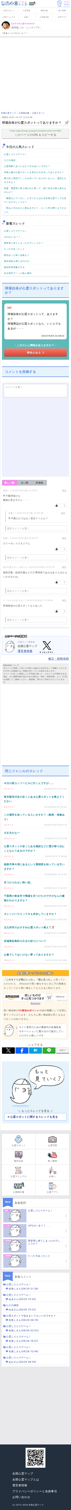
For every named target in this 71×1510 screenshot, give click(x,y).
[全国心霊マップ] (14, 3)
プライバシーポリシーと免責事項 (34, 1491)
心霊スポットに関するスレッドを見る (34, 1116)
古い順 (24, 482)
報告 (64, 490)
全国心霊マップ (22, 1473)
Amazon (35, 1003)
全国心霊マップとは (25, 1479)
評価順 (39, 482)
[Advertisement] (35, 73)
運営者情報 (25, 651)
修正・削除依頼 (58, 658)
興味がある (35, 352)
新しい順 (9, 482)
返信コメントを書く (18, 528)
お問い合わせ (21, 1497)
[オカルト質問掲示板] (32, 3)
